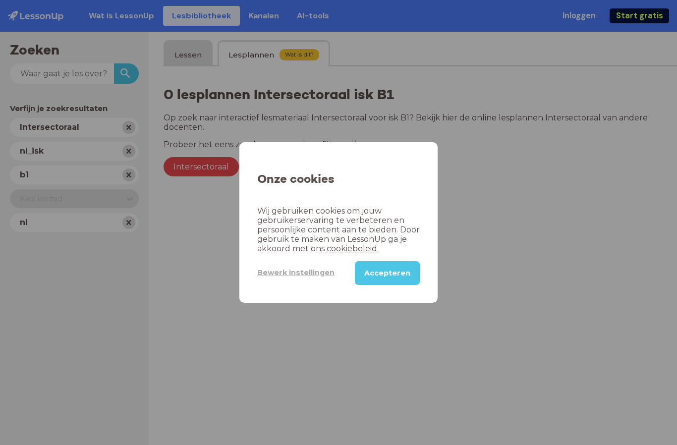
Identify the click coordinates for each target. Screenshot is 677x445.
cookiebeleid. (353, 248)
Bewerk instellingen (296, 272)
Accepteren (387, 273)
